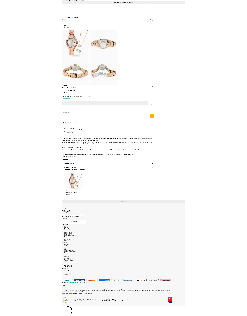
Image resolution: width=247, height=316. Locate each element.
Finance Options (68, 234)
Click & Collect (67, 228)
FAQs (65, 240)
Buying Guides (67, 236)
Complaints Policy (68, 231)
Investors (66, 252)
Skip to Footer (80, 0)
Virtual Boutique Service (69, 263)
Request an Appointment (73, 4)
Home (65, 25)
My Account (151, 4)
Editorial (66, 249)
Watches (66, 26)
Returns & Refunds (68, 229)
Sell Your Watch (68, 266)
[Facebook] (62, 211)
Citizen (70, 156)
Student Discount (68, 238)
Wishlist (146, 4)
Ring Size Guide (68, 264)
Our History (66, 244)
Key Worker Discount (69, 239)
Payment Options (68, 232)
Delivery (66, 227)
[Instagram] (64, 211)
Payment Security (68, 233)
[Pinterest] (69, 211)
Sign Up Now (74, 221)
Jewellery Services (68, 260)
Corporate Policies (68, 250)
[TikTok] (66, 211)
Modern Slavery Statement (70, 251)
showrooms (64, 4)
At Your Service (67, 258)
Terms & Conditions (68, 270)
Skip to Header (65, 0)
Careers (66, 248)
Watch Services (67, 259)
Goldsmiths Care (68, 265)
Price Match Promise (69, 235)
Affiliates (66, 254)
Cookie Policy (67, 273)
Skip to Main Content (73, 0)
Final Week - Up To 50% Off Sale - (123, 2)
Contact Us (66, 226)
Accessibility (67, 274)
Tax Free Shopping (68, 261)
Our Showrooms (68, 245)
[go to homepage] (70, 18)
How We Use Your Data (69, 272)
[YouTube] (67, 211)
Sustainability (67, 247)
